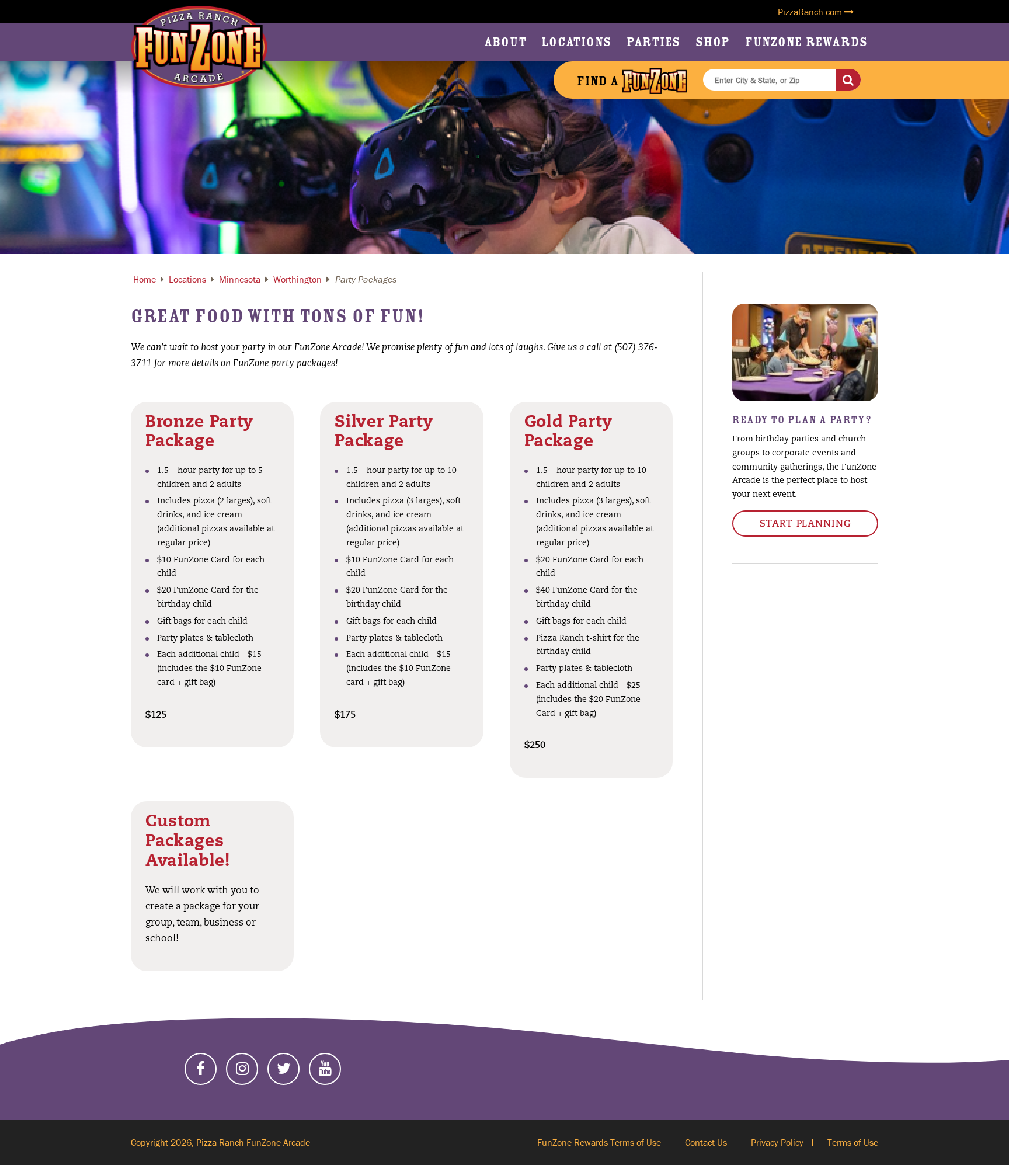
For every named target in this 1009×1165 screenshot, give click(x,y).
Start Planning (805, 524)
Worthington (297, 279)
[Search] (848, 80)
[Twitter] (283, 1069)
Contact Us (706, 1142)
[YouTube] (325, 1069)
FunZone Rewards (806, 42)
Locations (576, 42)
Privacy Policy (777, 1142)
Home (144, 279)
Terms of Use (852, 1142)
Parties (653, 42)
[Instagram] (242, 1069)
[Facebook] (201, 1069)
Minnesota (239, 279)
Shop (712, 42)
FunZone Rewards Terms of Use (599, 1142)
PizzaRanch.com (811, 12)
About (505, 42)
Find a (599, 81)
